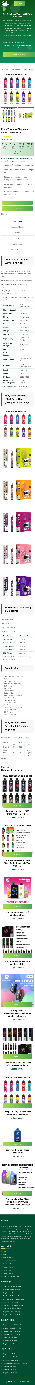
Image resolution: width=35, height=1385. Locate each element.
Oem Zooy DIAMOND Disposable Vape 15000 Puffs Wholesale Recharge (17, 1013)
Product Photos (17, 227)
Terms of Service (8, 1273)
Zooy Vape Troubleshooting (11, 1311)
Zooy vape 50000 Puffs (10, 1366)
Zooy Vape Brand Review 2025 (12, 1289)
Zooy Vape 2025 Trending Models (13, 1299)
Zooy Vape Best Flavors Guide (12, 1302)
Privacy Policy (7, 1270)
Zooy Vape (4, 69)
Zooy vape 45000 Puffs (10, 1372)
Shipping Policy (7, 1264)
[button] (31, 114)
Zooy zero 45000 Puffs (10, 1340)
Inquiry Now (17, 203)
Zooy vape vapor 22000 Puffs (12, 1334)
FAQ (4, 1251)
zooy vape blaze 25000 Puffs (12, 1328)
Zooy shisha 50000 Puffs (10, 1337)
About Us (6, 1254)
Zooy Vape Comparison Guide (12, 1286)
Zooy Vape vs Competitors (11, 1293)
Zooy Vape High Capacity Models (13, 1305)
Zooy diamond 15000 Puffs (11, 1360)
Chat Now (20, 3)
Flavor (17, 238)
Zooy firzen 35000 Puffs (10, 1344)
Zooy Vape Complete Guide (11, 1276)
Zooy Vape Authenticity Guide (12, 1308)
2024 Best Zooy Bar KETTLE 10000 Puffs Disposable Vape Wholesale (17, 863)
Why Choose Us (8, 1257)
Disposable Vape (16, 69)
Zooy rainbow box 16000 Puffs (12, 1325)
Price (17, 233)
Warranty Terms (8, 1267)
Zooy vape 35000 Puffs (10, 1369)
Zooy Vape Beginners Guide (11, 1296)
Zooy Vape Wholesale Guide (11, 1315)
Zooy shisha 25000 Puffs (10, 1354)
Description (17, 221)
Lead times (17, 244)
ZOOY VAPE (26, 1382)
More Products (17, 250)
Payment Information (9, 1261)
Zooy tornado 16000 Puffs (11, 1357)
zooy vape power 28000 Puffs (12, 1331)
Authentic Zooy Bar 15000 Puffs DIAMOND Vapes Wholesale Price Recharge (17, 1202)
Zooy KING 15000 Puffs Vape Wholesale (15, 1363)
